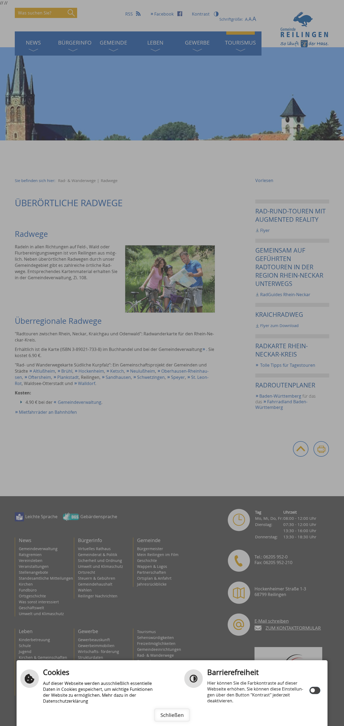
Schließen (172, 715)
